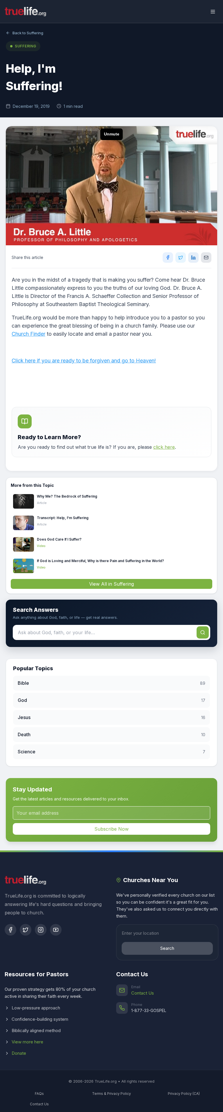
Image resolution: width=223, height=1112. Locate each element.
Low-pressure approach (36, 1008)
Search (167, 948)
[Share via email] (206, 257)
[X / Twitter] (25, 930)
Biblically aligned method (36, 1030)
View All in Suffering (111, 584)
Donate (19, 1053)
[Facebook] (10, 930)
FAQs (39, 1093)
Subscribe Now (111, 829)
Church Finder (28, 334)
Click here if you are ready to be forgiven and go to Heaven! (84, 360)
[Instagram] (40, 930)
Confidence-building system (40, 1019)
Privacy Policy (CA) (184, 1093)
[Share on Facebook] (168, 257)
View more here (27, 1042)
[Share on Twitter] (180, 257)
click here (164, 447)
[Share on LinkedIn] (193, 257)
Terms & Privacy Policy (111, 1093)
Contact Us (142, 993)
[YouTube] (56, 930)
